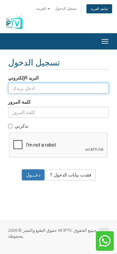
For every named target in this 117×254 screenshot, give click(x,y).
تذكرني (21, 126)
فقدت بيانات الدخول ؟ (70, 175)
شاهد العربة (99, 8)
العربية (41, 8)
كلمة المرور (19, 102)
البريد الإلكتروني (23, 78)
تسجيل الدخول (66, 8)
